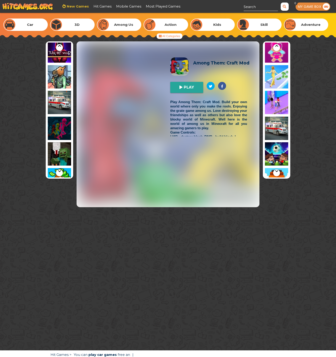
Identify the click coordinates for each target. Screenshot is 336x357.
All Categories (171, 36)
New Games (77, 6)
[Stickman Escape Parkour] (59, 129)
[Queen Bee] (276, 103)
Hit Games (102, 6)
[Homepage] (27, 7)
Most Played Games (163, 6)
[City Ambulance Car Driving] (59, 103)
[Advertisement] (168, 175)
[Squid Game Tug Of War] (59, 51)
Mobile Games (128, 6)
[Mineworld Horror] (59, 154)
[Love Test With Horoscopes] (276, 51)
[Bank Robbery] (59, 77)
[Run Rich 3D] (276, 77)
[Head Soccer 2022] (276, 154)
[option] (59, 51)
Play (188, 87)
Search (250, 7)
